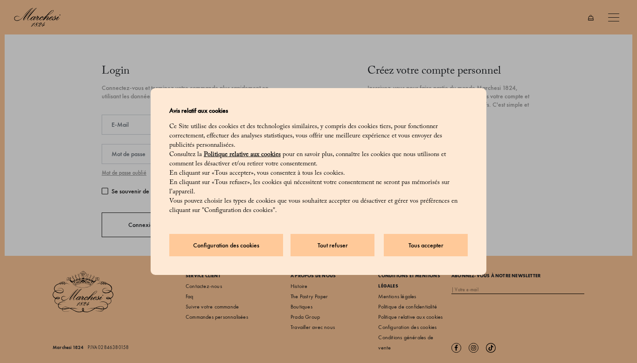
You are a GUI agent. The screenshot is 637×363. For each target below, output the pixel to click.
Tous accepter (426, 245)
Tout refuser (333, 245)
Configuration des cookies (226, 245)
